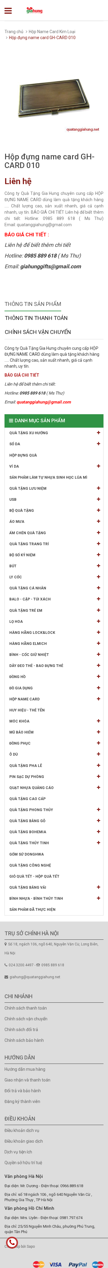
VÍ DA (14, 466)
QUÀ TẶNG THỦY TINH (29, 843)
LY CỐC (15, 577)
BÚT (12, 566)
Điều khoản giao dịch (23, 1141)
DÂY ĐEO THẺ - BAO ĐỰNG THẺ (36, 666)
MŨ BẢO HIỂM (21, 732)
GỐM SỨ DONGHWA (26, 854)
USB (12, 499)
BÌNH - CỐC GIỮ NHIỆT (29, 655)
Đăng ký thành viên (22, 1101)
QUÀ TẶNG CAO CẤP (27, 799)
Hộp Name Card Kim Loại (52, 31)
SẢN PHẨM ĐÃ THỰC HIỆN (32, 910)
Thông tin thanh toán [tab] (36, 318)
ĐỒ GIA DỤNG (21, 688)
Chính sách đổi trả (21, 1029)
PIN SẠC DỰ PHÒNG (26, 777)
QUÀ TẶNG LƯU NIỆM (27, 488)
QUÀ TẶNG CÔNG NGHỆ (30, 865)
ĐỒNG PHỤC (20, 743)
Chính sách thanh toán (25, 1008)
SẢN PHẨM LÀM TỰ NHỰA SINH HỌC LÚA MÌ (48, 477)
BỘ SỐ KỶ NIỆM (22, 555)
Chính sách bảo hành (24, 1040)
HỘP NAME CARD (24, 699)
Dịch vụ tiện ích (18, 1152)
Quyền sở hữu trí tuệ (23, 1162)
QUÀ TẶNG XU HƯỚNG (28, 433)
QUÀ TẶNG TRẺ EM (25, 610)
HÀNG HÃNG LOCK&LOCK (32, 633)
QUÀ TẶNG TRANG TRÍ (29, 544)
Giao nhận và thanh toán (27, 1080)
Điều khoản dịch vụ (21, 1130)
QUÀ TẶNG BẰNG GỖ (27, 821)
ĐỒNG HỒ (17, 677)
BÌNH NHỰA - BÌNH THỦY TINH (36, 898)
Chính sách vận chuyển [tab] (38, 332)
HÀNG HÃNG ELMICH (28, 644)
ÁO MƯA (16, 522)
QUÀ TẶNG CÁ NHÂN (27, 588)
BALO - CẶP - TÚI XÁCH (30, 599)
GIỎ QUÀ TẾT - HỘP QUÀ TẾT (34, 876)
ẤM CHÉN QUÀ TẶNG (27, 533)
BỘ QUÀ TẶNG (21, 511)
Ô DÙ (13, 754)
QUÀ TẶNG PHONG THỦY (31, 810)
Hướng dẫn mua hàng (24, 1069)
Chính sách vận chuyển (25, 1018)
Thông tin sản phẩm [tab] (32, 304)
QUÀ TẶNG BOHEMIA (27, 832)
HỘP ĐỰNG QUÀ (23, 455)
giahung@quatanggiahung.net (35, 977)
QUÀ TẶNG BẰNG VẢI (27, 887)
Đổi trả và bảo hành (22, 1090)
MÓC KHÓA (19, 721)
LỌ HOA (16, 622)
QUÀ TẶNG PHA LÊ (25, 766)
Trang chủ (13, 31)
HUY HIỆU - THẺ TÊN (27, 710)
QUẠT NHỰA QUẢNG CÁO (31, 788)
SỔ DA (14, 444)
